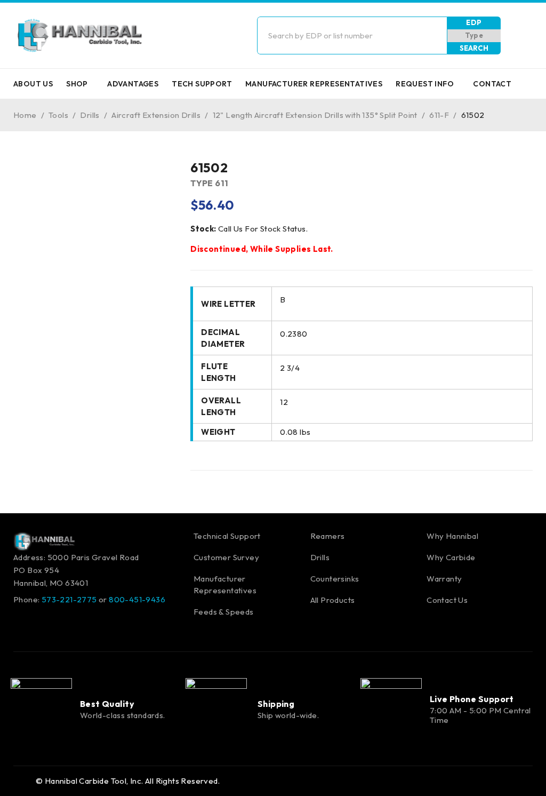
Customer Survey (226, 557)
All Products (332, 600)
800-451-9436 (137, 599)
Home (25, 115)
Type (474, 35)
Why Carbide (451, 557)
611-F (439, 115)
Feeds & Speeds (224, 612)
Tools (58, 115)
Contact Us (447, 600)
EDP (473, 22)
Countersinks (334, 579)
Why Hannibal (452, 536)
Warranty (444, 579)
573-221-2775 (69, 599)
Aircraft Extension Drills (155, 115)
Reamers (327, 536)
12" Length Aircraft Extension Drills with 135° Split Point (315, 115)
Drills (89, 115)
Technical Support (227, 536)
